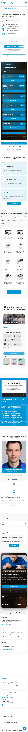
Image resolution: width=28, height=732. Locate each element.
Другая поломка (14, 143)
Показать (14, 545)
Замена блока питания (9, 96)
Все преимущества (14, 203)
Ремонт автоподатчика (9, 105)
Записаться (13, 80)
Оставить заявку (14, 586)
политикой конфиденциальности (16, 50)
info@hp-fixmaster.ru (8, 649)
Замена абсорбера (8, 114)
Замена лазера (7, 123)
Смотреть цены (14, 591)
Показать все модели (14, 292)
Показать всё (14, 133)
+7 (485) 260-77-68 (18, 3)
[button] (11, 484)
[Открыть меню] (26, 3)
